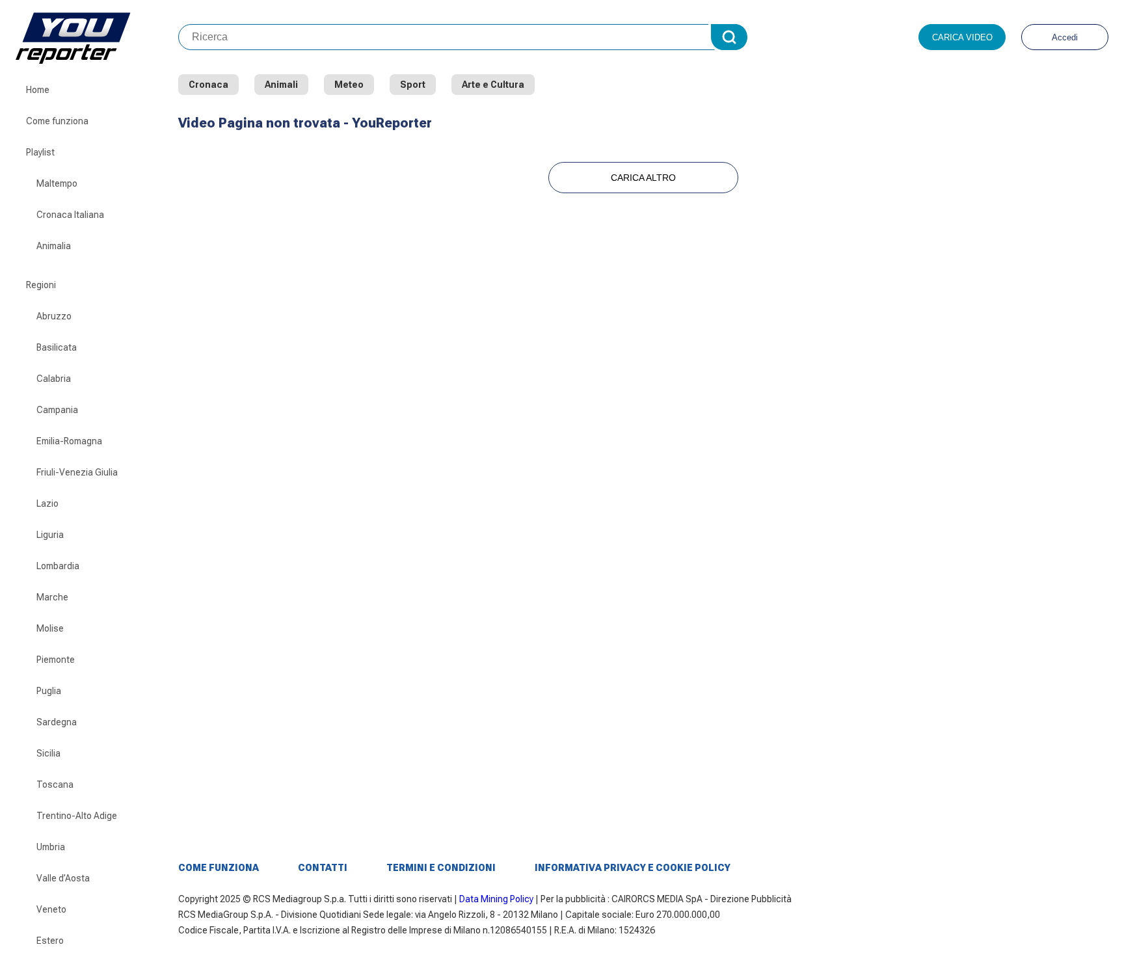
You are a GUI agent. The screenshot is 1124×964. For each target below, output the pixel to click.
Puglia (48, 691)
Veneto (51, 909)
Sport (412, 84)
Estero (50, 940)
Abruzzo (54, 316)
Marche (52, 597)
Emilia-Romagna (69, 441)
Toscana (55, 784)
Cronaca (208, 84)
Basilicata (56, 347)
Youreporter (97, 37)
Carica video (962, 37)
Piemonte (55, 659)
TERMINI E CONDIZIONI (441, 868)
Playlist (40, 152)
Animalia (53, 246)
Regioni (41, 285)
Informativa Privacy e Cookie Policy (632, 868)
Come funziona (57, 121)
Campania (57, 410)
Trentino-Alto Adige (76, 815)
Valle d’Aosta (63, 878)
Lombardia (57, 566)
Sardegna (56, 722)
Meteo (349, 84)
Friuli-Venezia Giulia (77, 472)
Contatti (322, 868)
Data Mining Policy (496, 899)
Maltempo (56, 183)
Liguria (50, 534)
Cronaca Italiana (70, 214)
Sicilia (48, 753)
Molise (50, 628)
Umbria (50, 847)
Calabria (53, 378)
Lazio (47, 503)
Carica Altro (643, 177)
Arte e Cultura (493, 84)
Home (37, 90)
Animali (281, 84)
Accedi (1065, 37)
